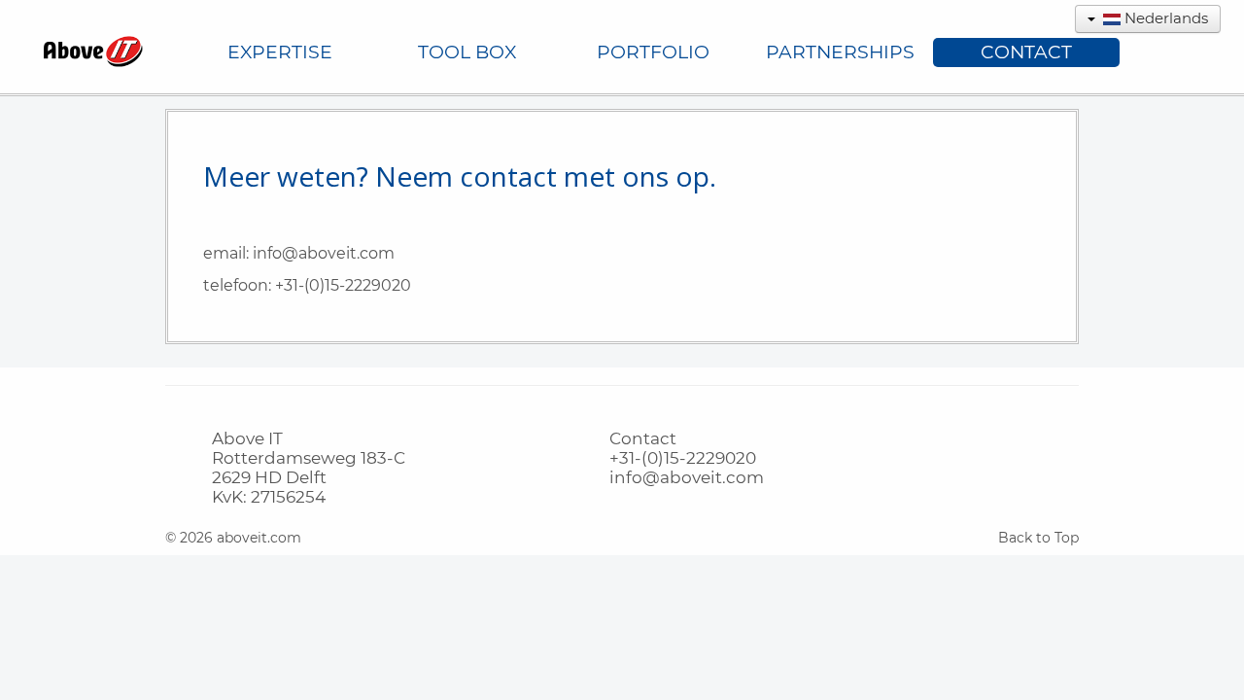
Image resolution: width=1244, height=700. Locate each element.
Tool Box (467, 52)
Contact (1026, 52)
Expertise (279, 52)
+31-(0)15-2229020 (343, 285)
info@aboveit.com (324, 253)
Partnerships (840, 52)
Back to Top (1038, 537)
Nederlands (1164, 18)
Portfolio (653, 52)
